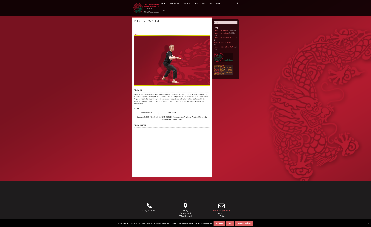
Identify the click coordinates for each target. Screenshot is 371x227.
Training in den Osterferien (221, 30)
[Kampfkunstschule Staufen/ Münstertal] (146, 14)
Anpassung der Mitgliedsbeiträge (222, 42)
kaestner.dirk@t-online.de (221, 210)
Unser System (187, 3)
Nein (230, 223)
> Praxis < (163, 10)
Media (196, 3)
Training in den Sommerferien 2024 (223, 37)
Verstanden (219, 223)
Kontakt (218, 3)
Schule (163, 3)
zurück (136, 34)
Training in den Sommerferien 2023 (223, 47)
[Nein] (369, 223)
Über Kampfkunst (174, 3)
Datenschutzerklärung (244, 223)
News (203, 3)
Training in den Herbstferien (221, 33)
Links (210, 3)
